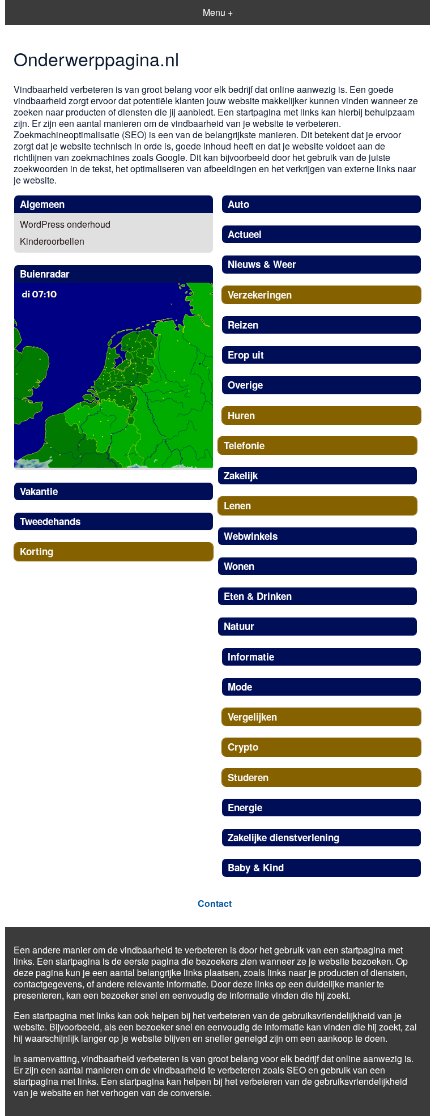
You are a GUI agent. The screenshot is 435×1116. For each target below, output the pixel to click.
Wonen (239, 566)
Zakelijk (241, 475)
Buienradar (45, 273)
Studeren (248, 777)
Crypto (243, 746)
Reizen (243, 324)
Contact (215, 903)
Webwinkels (251, 536)
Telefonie (244, 445)
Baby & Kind (256, 867)
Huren (241, 415)
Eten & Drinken (258, 596)
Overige (245, 384)
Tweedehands (50, 521)
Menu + (218, 12)
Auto (238, 204)
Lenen (237, 505)
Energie (245, 807)
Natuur (239, 626)
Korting (36, 551)
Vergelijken (252, 716)
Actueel (245, 234)
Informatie (251, 656)
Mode (240, 686)
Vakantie (39, 491)
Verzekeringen (260, 294)
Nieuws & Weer (262, 264)
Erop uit (246, 354)
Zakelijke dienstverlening (283, 837)
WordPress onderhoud (65, 224)
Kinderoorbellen (52, 241)
